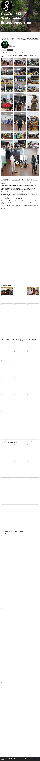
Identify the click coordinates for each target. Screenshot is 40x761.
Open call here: (3, 50)
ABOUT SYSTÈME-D (6, 12)
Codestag (2, 759)
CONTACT (19, 12)
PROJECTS (14, 12)
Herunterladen (9, 50)
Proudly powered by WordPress (6, 758)
